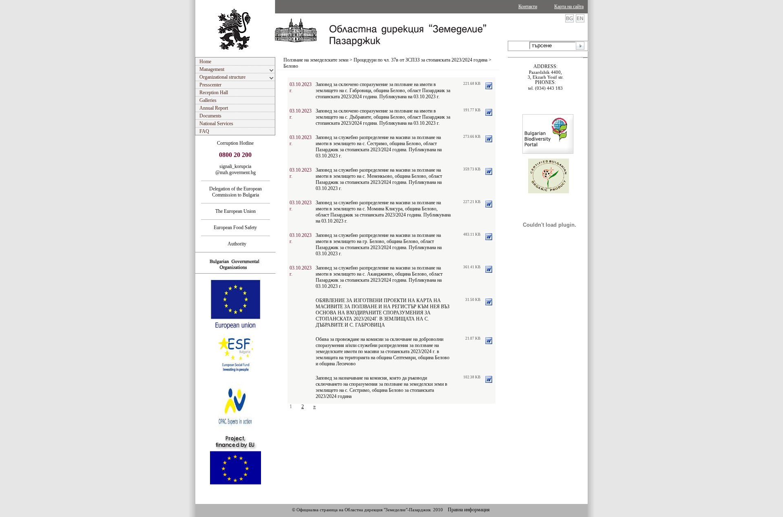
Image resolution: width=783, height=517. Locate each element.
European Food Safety (235, 227)
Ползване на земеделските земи (315, 60)
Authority (235, 244)
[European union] (235, 328)
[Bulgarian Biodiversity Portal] (547, 152)
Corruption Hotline (235, 143)
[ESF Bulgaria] (235, 379)
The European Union (235, 211)
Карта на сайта (569, 6)
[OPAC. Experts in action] (234, 431)
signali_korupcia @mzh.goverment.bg (235, 169)
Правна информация (469, 510)
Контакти (527, 6)
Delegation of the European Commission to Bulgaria (235, 192)
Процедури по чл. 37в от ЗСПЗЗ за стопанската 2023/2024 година (420, 60)
